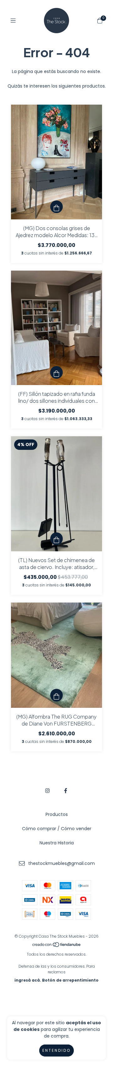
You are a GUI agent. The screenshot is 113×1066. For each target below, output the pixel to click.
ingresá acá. (27, 980)
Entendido (56, 1050)
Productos (57, 814)
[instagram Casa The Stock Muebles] (47, 790)
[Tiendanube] (57, 946)
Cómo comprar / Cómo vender (56, 828)
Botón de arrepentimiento (70, 980)
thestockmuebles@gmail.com (61, 863)
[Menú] (13, 21)
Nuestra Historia (57, 843)
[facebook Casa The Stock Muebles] (65, 790)
